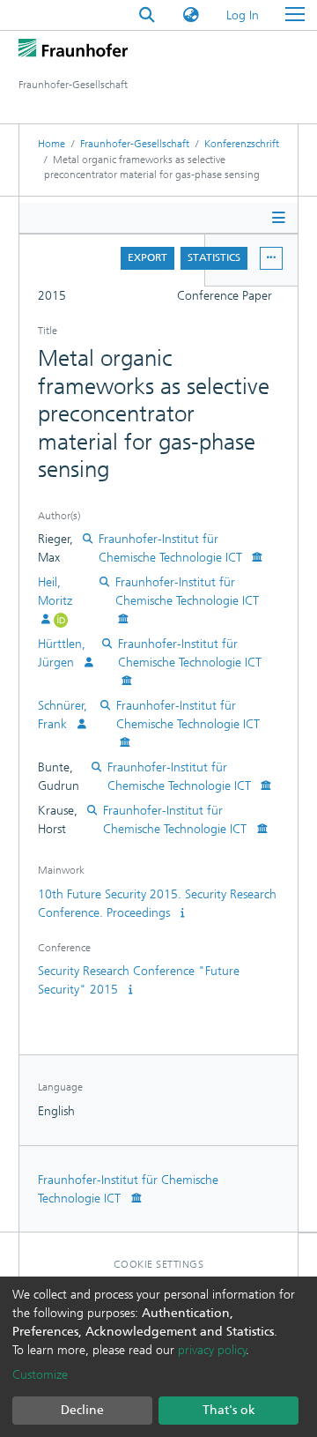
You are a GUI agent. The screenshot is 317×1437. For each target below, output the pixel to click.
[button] (191, 15)
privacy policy (212, 1350)
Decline (82, 1410)
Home (51, 144)
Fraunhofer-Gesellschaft (134, 144)
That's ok (229, 1410)
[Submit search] (147, 15)
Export (147, 257)
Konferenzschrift (241, 144)
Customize (40, 1374)
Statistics (214, 257)
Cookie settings (159, 1264)
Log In (243, 15)
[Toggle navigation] (295, 15)
